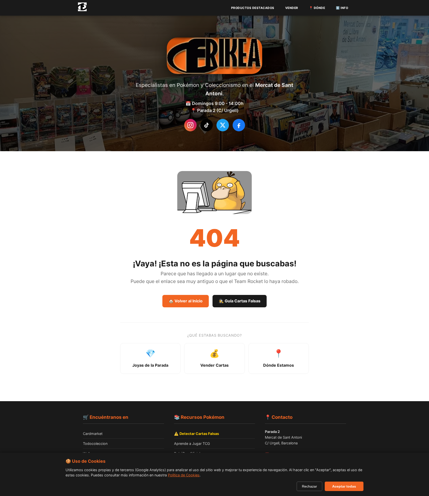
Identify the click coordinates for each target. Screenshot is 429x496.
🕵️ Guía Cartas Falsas (239, 300)
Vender (291, 8)
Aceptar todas (344, 486)
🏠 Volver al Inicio (186, 300)
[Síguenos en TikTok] (206, 125)
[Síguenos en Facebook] (239, 125)
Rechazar (309, 486)
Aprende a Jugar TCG (192, 443)
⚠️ (196, 433)
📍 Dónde (317, 8)
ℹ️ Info (342, 8)
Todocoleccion (95, 443)
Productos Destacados (252, 8)
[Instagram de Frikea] (190, 125)
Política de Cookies (184, 475)
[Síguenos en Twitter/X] (222, 125)
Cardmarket (93, 433)
